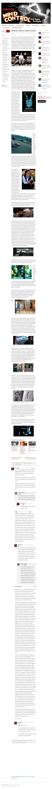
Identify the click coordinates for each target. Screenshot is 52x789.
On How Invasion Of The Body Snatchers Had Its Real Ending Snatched (5, 49)
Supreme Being (22, 32)
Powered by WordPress (5, 784)
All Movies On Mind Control (7, 25)
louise (16, 511)
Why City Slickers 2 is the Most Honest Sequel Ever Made (46, 86)
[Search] (8, 31)
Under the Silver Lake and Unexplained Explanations (46, 80)
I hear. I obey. (42, 101)
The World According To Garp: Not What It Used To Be (46, 43)
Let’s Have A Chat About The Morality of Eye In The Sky (46, 49)
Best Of (28, 25)
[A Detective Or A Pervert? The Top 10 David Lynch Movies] (15, 443)
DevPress (18, 784)
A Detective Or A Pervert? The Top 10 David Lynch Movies (14, 448)
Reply (32, 468)
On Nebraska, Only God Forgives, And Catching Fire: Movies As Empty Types (23, 450)
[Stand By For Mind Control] (26, 13)
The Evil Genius (6, 27)
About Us (43, 25)
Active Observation (30, 32)
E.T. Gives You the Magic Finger (6, 40)
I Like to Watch (35, 25)
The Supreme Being (16, 27)
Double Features (20, 25)
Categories (3, 85)
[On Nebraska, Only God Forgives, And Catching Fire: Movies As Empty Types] (23, 443)
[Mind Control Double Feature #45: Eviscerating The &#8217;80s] (32, 443)
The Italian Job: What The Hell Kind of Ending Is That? (46, 67)
